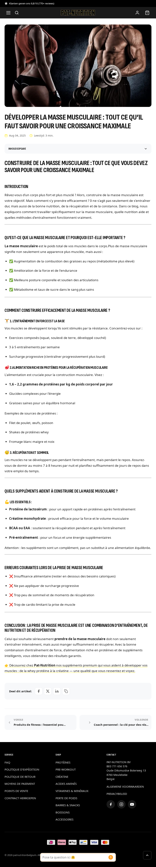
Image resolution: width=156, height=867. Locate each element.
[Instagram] (121, 804)
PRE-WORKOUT (66, 769)
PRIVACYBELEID (117, 794)
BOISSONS (63, 812)
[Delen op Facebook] (38, 691)
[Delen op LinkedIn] (57, 691)
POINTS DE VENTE (16, 791)
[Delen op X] (48, 691)
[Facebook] (111, 804)
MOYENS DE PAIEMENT (20, 784)
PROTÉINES (63, 762)
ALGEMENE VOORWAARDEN (125, 786)
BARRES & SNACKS (68, 805)
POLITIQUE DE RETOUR (20, 777)
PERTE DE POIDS (66, 798)
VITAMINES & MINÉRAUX (72, 791)
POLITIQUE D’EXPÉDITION (22, 769)
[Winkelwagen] (147, 13)
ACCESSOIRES (64, 819)
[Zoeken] (17, 13)
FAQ (7, 762)
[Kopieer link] (66, 691)
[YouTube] (132, 804)
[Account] (137, 13)
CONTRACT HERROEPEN (20, 798)
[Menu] (8, 13)
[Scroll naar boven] (147, 855)
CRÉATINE (62, 777)
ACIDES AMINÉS (66, 784)
